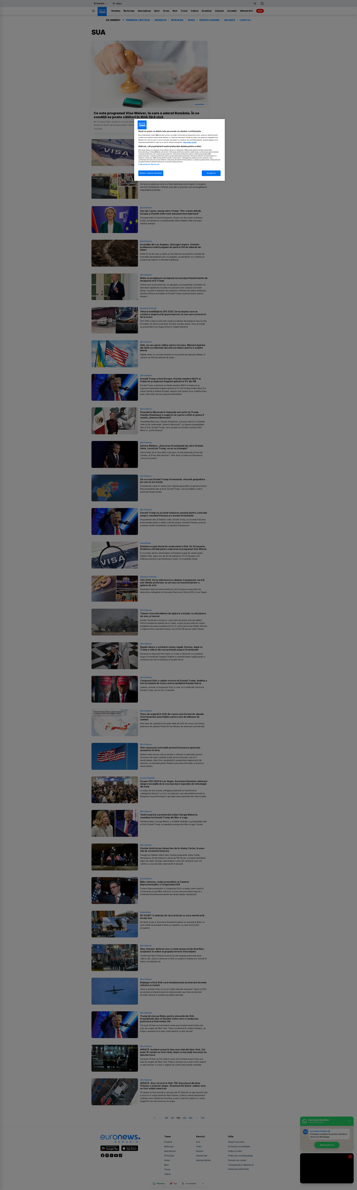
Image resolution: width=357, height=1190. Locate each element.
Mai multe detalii (189, 142)
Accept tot (211, 173)
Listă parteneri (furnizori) (148, 164)
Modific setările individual (151, 173)
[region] (179, 150)
